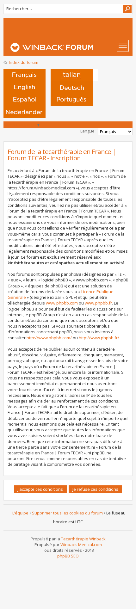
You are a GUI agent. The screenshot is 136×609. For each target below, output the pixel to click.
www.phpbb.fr (98, 303)
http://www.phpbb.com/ (49, 338)
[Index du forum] (70, 47)
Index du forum (23, 62)
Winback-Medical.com (81, 544)
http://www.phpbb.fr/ (99, 338)
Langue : (88, 131)
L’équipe (20, 513)
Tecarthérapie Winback (83, 539)
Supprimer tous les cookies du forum (67, 513)
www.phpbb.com (62, 303)
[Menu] (123, 46)
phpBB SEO (68, 556)
